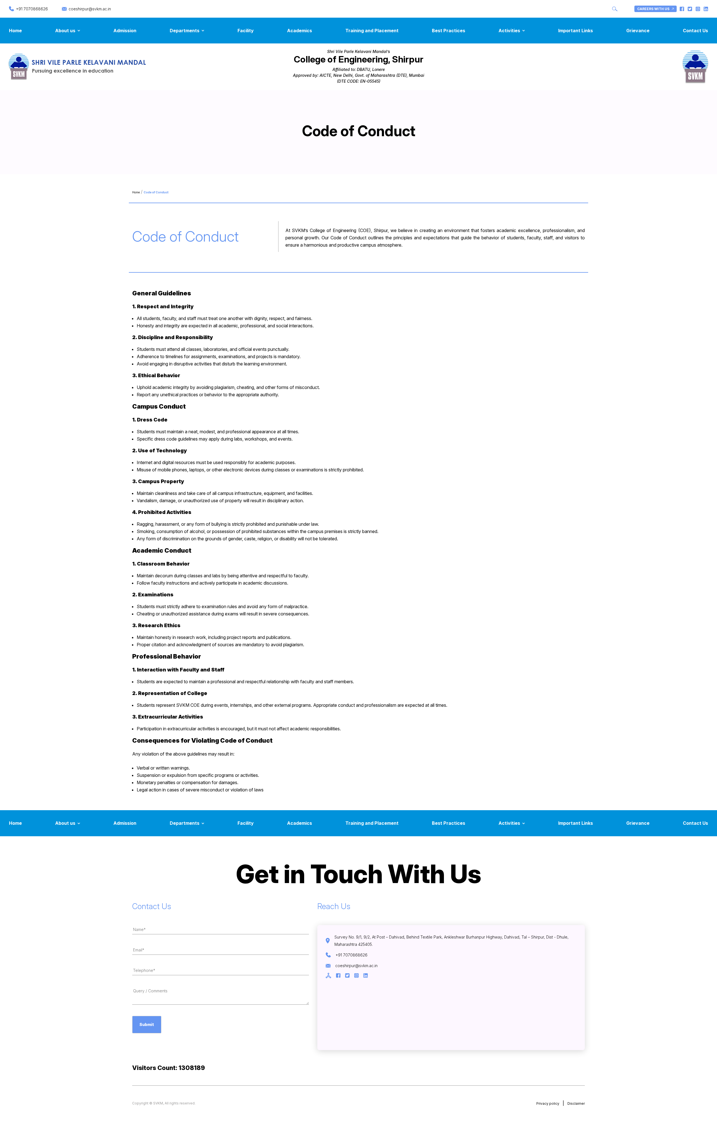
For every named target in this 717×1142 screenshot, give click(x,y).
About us (65, 30)
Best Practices (448, 30)
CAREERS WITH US (653, 9)
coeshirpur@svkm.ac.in (90, 8)
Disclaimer (576, 1103)
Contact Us (695, 30)
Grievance (638, 30)
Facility (246, 30)
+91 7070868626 (32, 8)
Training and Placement (372, 30)
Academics (299, 30)
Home (15, 30)
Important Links (575, 30)
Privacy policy (547, 1103)
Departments (184, 30)
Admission (124, 30)
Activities (509, 30)
